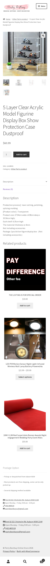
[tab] (25, 182)
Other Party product (20, 19)
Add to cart (21, 154)
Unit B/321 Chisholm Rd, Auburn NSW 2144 (22, 500)
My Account (8, 561)
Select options (25, 377)
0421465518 (9, 506)
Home (8, 19)
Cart (38, 559)
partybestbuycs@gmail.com (16, 509)
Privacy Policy (9, 551)
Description (8, 181)
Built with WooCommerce (28, 551)
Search (25, 561)
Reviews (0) (8, 189)
